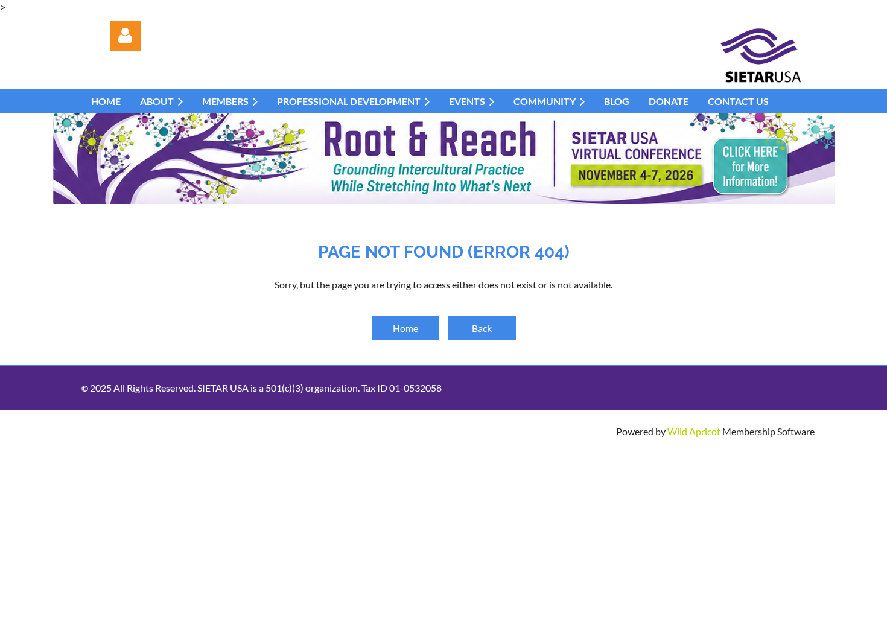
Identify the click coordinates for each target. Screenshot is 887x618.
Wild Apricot (693, 431)
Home (405, 328)
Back (482, 328)
